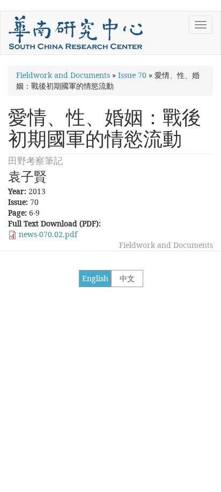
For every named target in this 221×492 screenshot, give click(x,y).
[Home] (76, 33)
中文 (127, 278)
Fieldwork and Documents (63, 75)
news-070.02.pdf (48, 234)
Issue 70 (132, 75)
